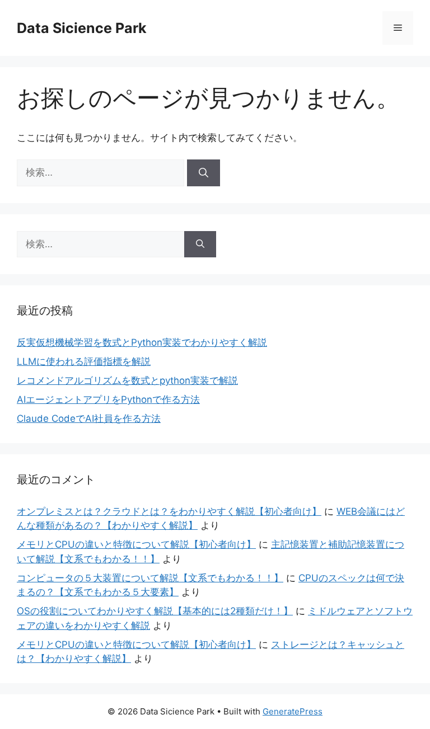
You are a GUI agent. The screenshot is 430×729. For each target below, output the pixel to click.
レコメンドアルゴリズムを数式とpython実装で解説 (127, 380)
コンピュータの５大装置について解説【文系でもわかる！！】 (150, 578)
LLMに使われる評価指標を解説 (84, 361)
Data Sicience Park (82, 28)
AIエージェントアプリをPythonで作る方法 (108, 399)
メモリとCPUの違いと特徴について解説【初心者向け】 (136, 544)
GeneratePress (292, 711)
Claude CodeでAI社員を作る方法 (89, 418)
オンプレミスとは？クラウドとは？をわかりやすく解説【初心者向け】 (169, 511)
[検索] (203, 172)
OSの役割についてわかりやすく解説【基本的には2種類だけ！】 (155, 611)
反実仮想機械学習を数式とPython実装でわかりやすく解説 (142, 342)
